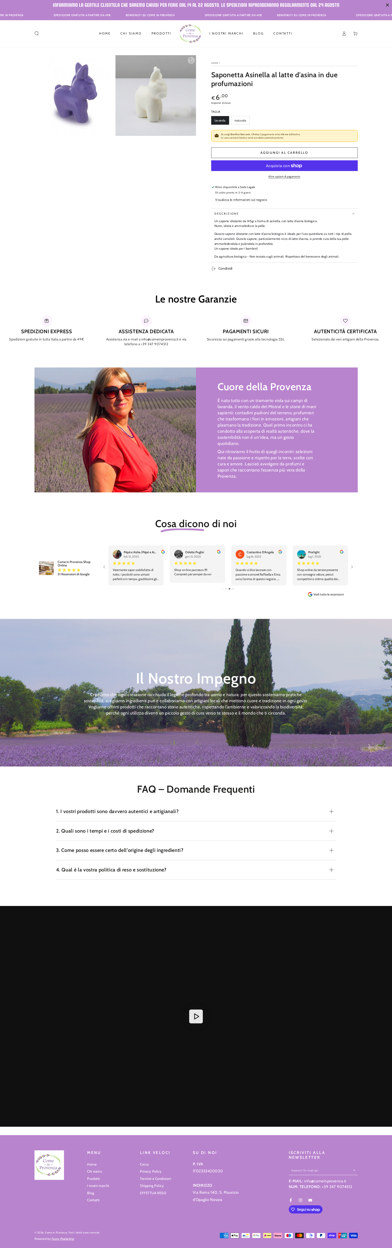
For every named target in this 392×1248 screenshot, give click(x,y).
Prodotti (93, 1178)
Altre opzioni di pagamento (284, 176)
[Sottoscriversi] (355, 1170)
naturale (242, 122)
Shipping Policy (152, 1185)
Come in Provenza (56, 1232)
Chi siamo (94, 1171)
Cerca (144, 1164)
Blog (90, 1193)
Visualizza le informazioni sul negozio (241, 199)
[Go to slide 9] (227, 588)
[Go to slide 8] (224, 588)
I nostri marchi (98, 1185)
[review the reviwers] (218, 552)
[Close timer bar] (387, 5)
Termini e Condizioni (155, 1178)
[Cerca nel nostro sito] (36, 33)
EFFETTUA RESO (153, 1193)
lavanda (221, 122)
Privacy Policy (151, 1171)
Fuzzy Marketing (63, 1239)
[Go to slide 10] (231, 589)
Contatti (93, 1200)
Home (214, 63)
